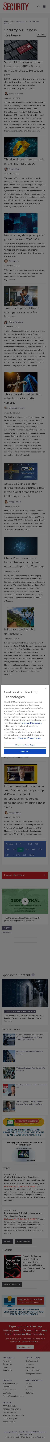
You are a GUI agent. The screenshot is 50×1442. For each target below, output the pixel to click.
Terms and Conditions (31, 723)
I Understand (25, 751)
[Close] (45, 688)
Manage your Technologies (25, 745)
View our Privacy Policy (29, 738)
